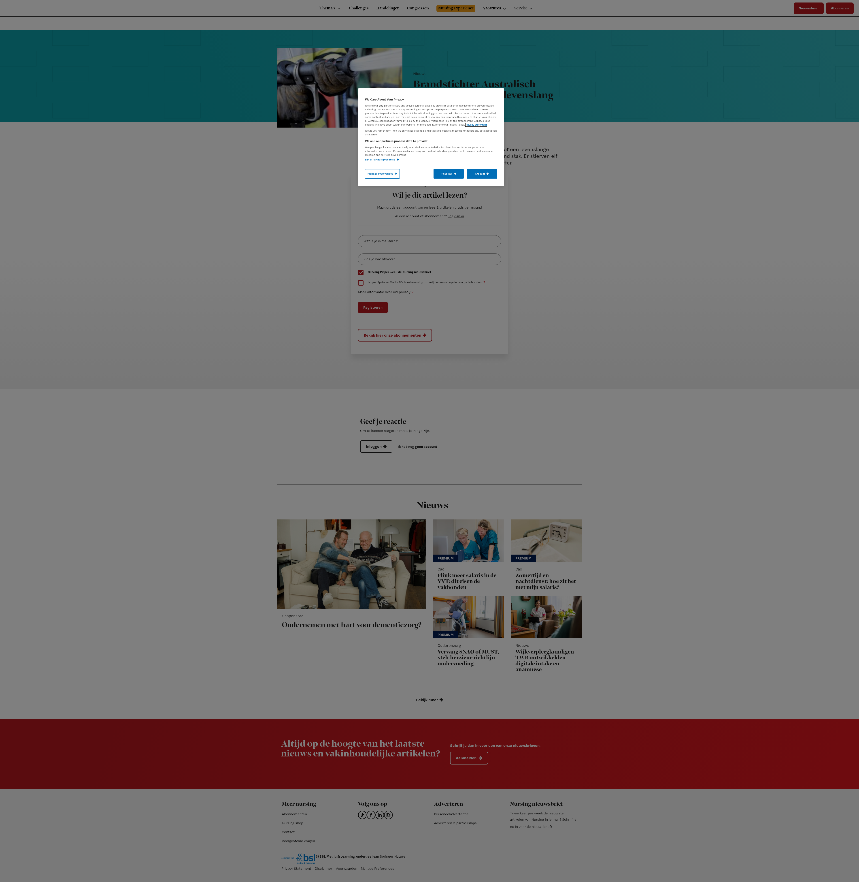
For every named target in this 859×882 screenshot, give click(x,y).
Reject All (447, 173)
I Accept (480, 173)
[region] (431, 137)
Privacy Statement (476, 124)
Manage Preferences (380, 173)
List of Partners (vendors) (380, 159)
